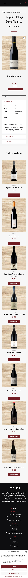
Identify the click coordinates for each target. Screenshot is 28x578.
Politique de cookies (8, 576)
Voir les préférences (14, 573)
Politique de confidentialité (18, 576)
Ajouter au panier (15, 89)
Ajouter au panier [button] (14, 194)
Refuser (14, 569)
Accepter (14, 566)
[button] (26, 552)
